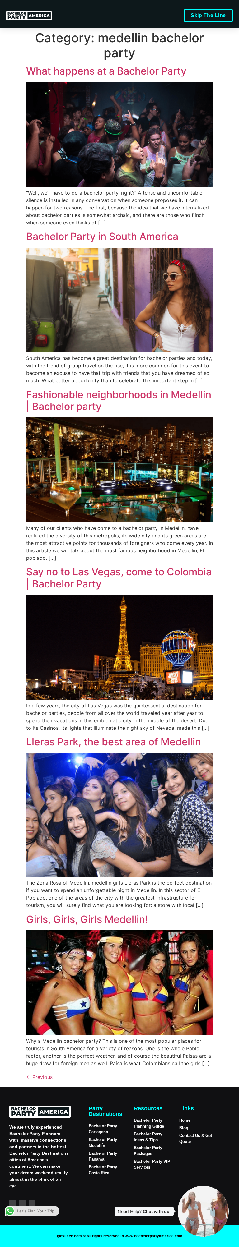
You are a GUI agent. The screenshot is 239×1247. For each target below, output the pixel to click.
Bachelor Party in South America (102, 236)
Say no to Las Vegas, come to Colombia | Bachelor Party (119, 578)
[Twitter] (32, 1203)
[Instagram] (12, 1203)
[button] (177, 14)
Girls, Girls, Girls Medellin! (87, 919)
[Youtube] (22, 1203)
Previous (39, 1077)
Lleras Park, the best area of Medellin (113, 742)
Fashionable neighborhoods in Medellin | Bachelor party (118, 400)
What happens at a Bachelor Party (106, 71)
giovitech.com (69, 1236)
